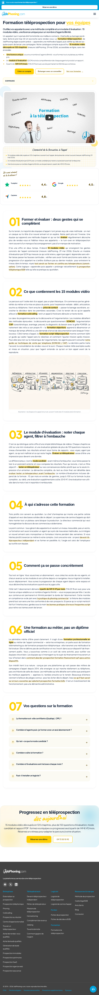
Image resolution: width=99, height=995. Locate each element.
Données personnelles (32, 990)
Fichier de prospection (60, 915)
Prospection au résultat (12, 917)
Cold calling (7, 913)
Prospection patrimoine (12, 957)
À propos (68, 990)
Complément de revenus (37, 920)
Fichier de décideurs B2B (61, 919)
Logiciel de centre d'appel (61, 904)
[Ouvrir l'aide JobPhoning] (93, 989)
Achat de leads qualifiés (12, 941)
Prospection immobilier (12, 953)
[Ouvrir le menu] (94, 14)
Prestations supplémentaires (52, 990)
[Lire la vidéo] (49, 117)
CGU (4, 990)
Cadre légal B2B (81, 901)
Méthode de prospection (85, 896)
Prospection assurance (12, 971)
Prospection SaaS (10, 962)
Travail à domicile (33, 929)
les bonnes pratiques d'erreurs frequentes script (68, 604)
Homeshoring (32, 916)
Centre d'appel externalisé (13, 922)
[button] (49, 117)
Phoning (6, 908)
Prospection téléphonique (13, 904)
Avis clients (79, 905)
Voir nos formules (73, 71)
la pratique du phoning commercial (53, 598)
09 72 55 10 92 (63, 839)
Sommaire (10, 81)
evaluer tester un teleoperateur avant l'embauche (32, 473)
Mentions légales (15, 990)
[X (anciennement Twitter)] (10, 884)
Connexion (79, 914)
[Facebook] (5, 884)
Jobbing (30, 925)
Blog (77, 910)
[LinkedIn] (16, 884)
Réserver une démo (49, 7)
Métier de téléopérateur (36, 904)
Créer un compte (24, 71)
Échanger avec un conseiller (49, 71)
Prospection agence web (13, 966)
